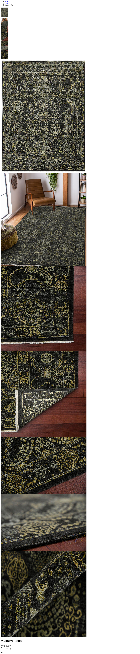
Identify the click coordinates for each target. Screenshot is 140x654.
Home (6, 1)
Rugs (6, 3)
